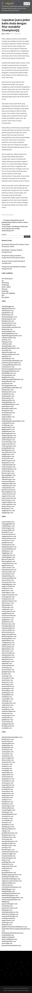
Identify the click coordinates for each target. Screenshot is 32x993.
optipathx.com (7, 663)
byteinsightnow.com (9, 492)
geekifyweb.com (7, 542)
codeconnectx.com (8, 567)
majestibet (24, 974)
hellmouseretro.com (9, 392)
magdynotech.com (8, 645)
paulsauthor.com (7, 406)
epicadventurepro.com (9, 841)
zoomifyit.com (7, 728)
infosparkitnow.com (9, 538)
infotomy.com (6, 419)
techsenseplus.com (8, 467)
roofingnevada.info (8, 918)
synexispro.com (7, 922)
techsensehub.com (8, 530)
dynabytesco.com (8, 824)
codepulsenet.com (8, 642)
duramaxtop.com (7, 398)
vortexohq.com (7, 839)
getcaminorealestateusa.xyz (11, 945)
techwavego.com (7, 607)
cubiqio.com (6, 831)
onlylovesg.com (7, 885)
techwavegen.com (8, 471)
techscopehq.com (8, 647)
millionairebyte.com (9, 941)
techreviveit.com (7, 458)
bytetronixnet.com (8, 506)
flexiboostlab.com (8, 808)
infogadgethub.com (8, 524)
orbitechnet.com (7, 705)
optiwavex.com (7, 707)
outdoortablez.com (8, 417)
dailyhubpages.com (8, 889)
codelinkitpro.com (8, 526)
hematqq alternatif (13, 968)
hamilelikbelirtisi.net (9, 814)
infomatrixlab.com (8, 628)
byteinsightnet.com (8, 561)
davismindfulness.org (9, 939)
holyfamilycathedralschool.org (12, 933)
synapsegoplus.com (9, 638)
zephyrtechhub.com (8, 711)
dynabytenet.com (7, 622)
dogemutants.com (8, 396)
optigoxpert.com (7, 795)
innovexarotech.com (9, 498)
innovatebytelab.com (9, 549)
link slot (12, 964)
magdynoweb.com (8, 613)
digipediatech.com (8, 429)
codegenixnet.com (8, 488)
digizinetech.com (8, 477)
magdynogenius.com (9, 435)
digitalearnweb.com (8, 308)
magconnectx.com (8, 920)
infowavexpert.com (8, 460)
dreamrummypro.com (9, 317)
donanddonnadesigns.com (11, 879)
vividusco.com (7, 766)
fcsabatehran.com (8, 394)
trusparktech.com (8, 785)
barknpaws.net (7, 342)
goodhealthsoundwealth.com (12, 388)
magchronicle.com (8, 427)
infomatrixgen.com (8, 479)
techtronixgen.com (8, 440)
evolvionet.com (7, 749)
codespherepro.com (9, 485)
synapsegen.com (7, 692)
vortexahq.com (7, 768)
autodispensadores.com (10, 912)
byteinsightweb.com (9, 433)
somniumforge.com (8, 375)
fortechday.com (7, 943)
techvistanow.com (8, 574)
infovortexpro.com (8, 500)
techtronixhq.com (8, 522)
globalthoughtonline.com (10, 348)
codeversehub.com (8, 630)
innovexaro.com (7, 651)
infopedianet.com (8, 640)
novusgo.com (6, 847)
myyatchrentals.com (9, 352)
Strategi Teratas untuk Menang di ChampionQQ (13, 262)
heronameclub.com (8, 413)
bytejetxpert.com (7, 508)
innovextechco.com (8, 582)
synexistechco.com (8, 762)
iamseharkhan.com (8, 331)
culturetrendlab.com (9, 854)
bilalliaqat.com (7, 910)
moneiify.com (6, 350)
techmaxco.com (7, 818)
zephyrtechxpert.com (9, 601)
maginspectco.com (8, 510)
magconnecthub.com (9, 634)
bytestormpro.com (8, 849)
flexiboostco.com (8, 739)
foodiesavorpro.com (9, 837)
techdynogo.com (7, 425)
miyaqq (4, 976)
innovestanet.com (8, 670)
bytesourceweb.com (8, 490)
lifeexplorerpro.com (9, 845)
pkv (3, 295)
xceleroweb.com (7, 722)
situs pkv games (16, 972)
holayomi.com (7, 924)
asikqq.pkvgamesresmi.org (19, 976)
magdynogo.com (7, 513)
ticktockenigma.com (9, 858)
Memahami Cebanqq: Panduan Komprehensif (12, 251)
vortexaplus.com (7, 699)
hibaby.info (5, 902)
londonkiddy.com (8, 935)
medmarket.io (6, 415)
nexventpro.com (7, 791)
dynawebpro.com (8, 690)
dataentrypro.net (7, 315)
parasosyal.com (7, 383)
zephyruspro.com (8, 661)
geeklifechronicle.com (9, 833)
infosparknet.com (8, 655)
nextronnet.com (7, 680)
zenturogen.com (7, 684)
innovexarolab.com (8, 481)
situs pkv (25, 962)
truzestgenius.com (8, 597)
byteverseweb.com (8, 632)
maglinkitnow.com (8, 431)
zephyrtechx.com (8, 793)
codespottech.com (8, 423)
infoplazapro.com (8, 456)
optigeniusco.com (8, 779)
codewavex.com (7, 588)
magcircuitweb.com (8, 444)
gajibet (9, 976)
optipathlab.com (7, 745)
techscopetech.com (8, 611)
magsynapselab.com (9, 438)
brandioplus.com (7, 688)
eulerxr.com (6, 860)
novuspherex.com (8, 781)
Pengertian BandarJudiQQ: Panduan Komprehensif (14, 268)
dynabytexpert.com (8, 672)
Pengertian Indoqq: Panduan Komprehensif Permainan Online (13, 256)
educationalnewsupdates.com (12, 737)
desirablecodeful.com (9, 408)
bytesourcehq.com (8, 559)
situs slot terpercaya (16, 966)
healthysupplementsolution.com (13, 421)
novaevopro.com (7, 783)
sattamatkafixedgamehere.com (12, 897)
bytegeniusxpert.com (9, 547)
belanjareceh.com (8, 321)
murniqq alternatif (8, 970)
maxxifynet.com (7, 756)
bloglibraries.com (8, 377)
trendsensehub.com (8, 856)
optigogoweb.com (8, 724)
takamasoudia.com (8, 400)
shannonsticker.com (9, 323)
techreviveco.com (8, 617)
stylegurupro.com (8, 827)
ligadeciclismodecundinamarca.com (14, 927)
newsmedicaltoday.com (10, 916)
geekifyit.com (6, 356)
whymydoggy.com (8, 306)
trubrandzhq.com (8, 787)
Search (4, 234)
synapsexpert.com (8, 715)
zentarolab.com (7, 717)
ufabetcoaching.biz (8, 937)
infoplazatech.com (8, 545)
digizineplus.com (8, 649)
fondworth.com (7, 329)
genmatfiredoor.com (9, 872)
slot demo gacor (7, 278)
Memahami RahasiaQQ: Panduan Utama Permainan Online (15, 245)
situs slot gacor (6, 966)
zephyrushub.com (8, 743)
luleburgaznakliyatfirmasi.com (12, 379)
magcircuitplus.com (9, 502)
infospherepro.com (8, 835)
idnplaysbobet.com (8, 891)
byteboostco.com (7, 590)
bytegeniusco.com (8, 463)
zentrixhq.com (7, 667)
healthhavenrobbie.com (10, 877)
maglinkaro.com (7, 620)
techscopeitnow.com (9, 504)
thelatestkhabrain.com (9, 333)
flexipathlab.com (7, 695)
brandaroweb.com (8, 726)
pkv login (18, 964)
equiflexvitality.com (8, 883)
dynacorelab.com (7, 760)
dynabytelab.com (7, 747)
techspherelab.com (8, 626)
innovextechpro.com (9, 442)
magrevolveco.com (8, 496)
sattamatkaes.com (8, 358)
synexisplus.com (7, 752)
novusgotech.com (8, 678)
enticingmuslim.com (9, 385)
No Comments (16, 34)
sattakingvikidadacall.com (11, 893)
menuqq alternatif (6, 962)
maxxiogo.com (7, 676)
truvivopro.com (7, 764)
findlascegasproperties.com (11, 874)
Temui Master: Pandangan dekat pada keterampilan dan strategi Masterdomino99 (15, 228)
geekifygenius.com (8, 862)
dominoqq (5, 283)
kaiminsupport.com (9, 319)
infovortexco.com (8, 603)
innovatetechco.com (9, 452)
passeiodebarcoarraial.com (11, 327)
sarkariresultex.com (9, 338)
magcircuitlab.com (8, 586)
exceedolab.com (7, 820)
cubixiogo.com (7, 701)
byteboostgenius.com (9, 636)
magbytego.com (7, 553)
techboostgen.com (8, 528)
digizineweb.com (7, 565)
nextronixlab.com (8, 665)
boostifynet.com (7, 789)
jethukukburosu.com (9, 373)
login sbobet (25, 964)
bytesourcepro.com (8, 624)
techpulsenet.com (8, 599)
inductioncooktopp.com (10, 914)
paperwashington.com (9, 904)
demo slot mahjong (8, 293)
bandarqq (5, 291)
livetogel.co (6, 870)
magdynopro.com (8, 454)
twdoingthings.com (8, 402)
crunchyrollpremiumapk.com (12, 360)
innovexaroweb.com (9, 615)
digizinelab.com (7, 605)
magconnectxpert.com (9, 595)
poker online (6, 287)
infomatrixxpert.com (9, 570)
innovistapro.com (8, 806)
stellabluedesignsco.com (10, 404)
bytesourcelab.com (8, 653)
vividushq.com (7, 697)
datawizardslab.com (8, 829)
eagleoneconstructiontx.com (12, 881)
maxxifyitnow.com (8, 657)
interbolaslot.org (7, 310)
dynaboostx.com (7, 802)
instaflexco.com (7, 804)
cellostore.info (7, 344)
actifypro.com (6, 799)
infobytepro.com (7, 551)
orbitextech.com (7, 864)
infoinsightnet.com (8, 557)
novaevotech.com (8, 580)
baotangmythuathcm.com (10, 371)
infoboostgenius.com (9, 469)
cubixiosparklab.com (9, 578)
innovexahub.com (8, 758)
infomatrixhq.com (8, 576)
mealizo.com (6, 340)
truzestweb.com (7, 713)
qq (2, 280)
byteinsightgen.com (8, 475)
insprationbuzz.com (9, 325)
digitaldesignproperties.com (12, 335)
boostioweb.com (7, 741)
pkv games (9, 215)
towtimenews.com (8, 367)
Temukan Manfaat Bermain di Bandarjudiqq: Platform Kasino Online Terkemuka (15, 222)
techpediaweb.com (8, 448)
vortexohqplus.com (8, 810)
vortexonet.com (7, 754)
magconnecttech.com (9, 866)
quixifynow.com (7, 659)
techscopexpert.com (9, 446)
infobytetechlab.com (9, 483)
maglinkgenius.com (9, 584)
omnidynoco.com (8, 709)
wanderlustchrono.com (10, 852)
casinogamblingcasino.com (11, 365)
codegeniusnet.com (8, 555)
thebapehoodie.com (8, 381)
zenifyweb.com (7, 868)
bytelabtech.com (7, 532)
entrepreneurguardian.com (11, 899)
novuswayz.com (7, 797)
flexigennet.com (7, 410)
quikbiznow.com (7, 720)
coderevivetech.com (9, 494)
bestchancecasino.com (9, 908)
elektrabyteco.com (8, 592)
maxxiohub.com (7, 772)
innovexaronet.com (8, 572)
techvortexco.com (8, 540)
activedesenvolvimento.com (11, 887)
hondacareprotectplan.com (11, 363)
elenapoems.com (7, 390)
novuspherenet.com (9, 703)
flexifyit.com (6, 674)
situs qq (4, 289)
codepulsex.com (7, 609)
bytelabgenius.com (8, 450)
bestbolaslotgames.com (10, 895)
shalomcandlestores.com (10, 354)
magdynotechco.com (9, 536)
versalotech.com (7, 816)
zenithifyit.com (7, 770)
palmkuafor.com (7, 313)
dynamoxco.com (7, 682)
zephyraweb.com (7, 774)
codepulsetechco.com (9, 563)
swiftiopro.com (7, 812)
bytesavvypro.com (8, 473)
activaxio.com (6, 822)
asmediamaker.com (8, 346)
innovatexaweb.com (8, 534)
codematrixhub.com (8, 465)
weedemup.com (7, 906)
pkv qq (14, 962)
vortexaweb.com (7, 777)
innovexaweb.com (8, 686)
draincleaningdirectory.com (11, 369)
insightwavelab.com (9, 843)
